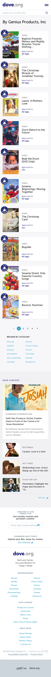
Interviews (25, 611)
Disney (10, 350)
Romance (30, 362)
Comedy (30, 354)
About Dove (25, 637)
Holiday (11, 362)
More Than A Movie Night (25, 622)
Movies (10, 341)
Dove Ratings (25, 633)
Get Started (24, 542)
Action (29, 350)
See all (41, 497)
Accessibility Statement (18, 654)
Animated (12, 354)
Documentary (14, 358)
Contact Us (25, 644)
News (25, 618)
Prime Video (32, 346)
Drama (29, 358)
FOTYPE (44, 651)
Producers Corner (25, 607)
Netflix (10, 346)
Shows (29, 341)
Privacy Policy (25, 641)
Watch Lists (25, 615)
